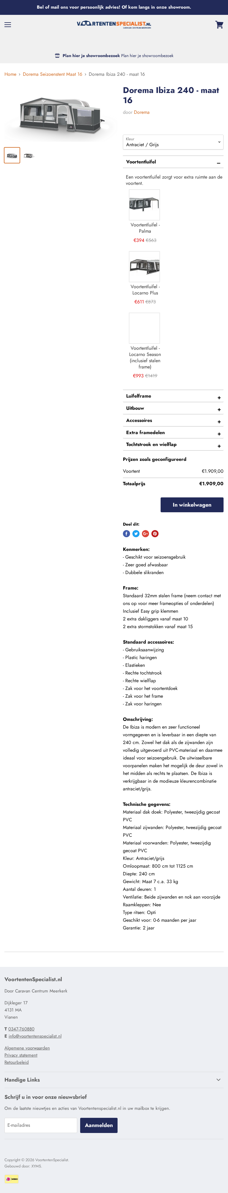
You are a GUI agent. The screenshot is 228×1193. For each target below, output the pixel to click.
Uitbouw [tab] (135, 408)
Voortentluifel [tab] (141, 161)
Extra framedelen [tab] (145, 432)
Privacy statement (20, 1055)
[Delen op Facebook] (126, 533)
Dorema (142, 112)
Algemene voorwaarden (27, 1048)
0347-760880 (21, 1029)
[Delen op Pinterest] (155, 533)
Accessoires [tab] (139, 420)
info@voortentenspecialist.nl (35, 1036)
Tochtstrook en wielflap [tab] (151, 444)
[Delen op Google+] (145, 533)
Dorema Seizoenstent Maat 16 (52, 74)
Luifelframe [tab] (138, 396)
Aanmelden (99, 1125)
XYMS (36, 1166)
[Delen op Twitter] (136, 533)
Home (10, 74)
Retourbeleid (16, 1062)
